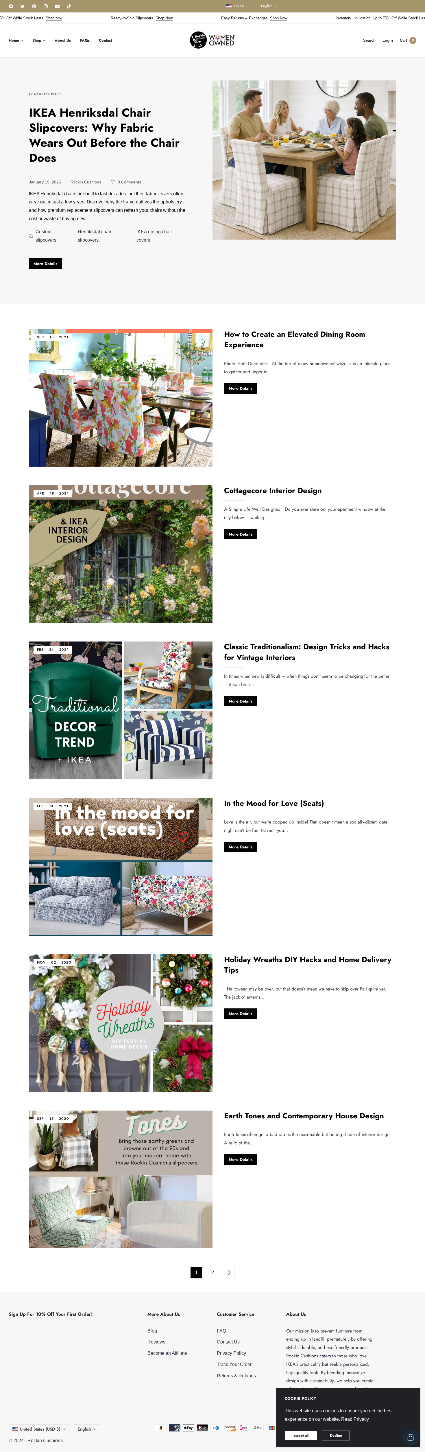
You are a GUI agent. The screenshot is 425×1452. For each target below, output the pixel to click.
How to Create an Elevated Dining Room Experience (294, 339)
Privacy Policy (231, 1353)
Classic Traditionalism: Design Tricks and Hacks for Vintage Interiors (306, 652)
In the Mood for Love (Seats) (274, 803)
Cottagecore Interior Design (273, 490)
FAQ (221, 1330)
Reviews (156, 1341)
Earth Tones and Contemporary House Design (304, 1115)
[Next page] (228, 1272)
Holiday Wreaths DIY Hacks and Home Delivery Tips (307, 964)
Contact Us (228, 1341)
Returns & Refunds (236, 1375)
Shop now (17, 18)
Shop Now (127, 18)
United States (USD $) (40, 1429)
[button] (369, 40)
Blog (152, 1330)
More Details (45, 263)
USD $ (239, 6)
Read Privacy (355, 1419)
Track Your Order (234, 1364)
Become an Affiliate (167, 1353)
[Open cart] (410, 1437)
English (266, 6)
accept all (300, 1435)
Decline (336, 1435)
